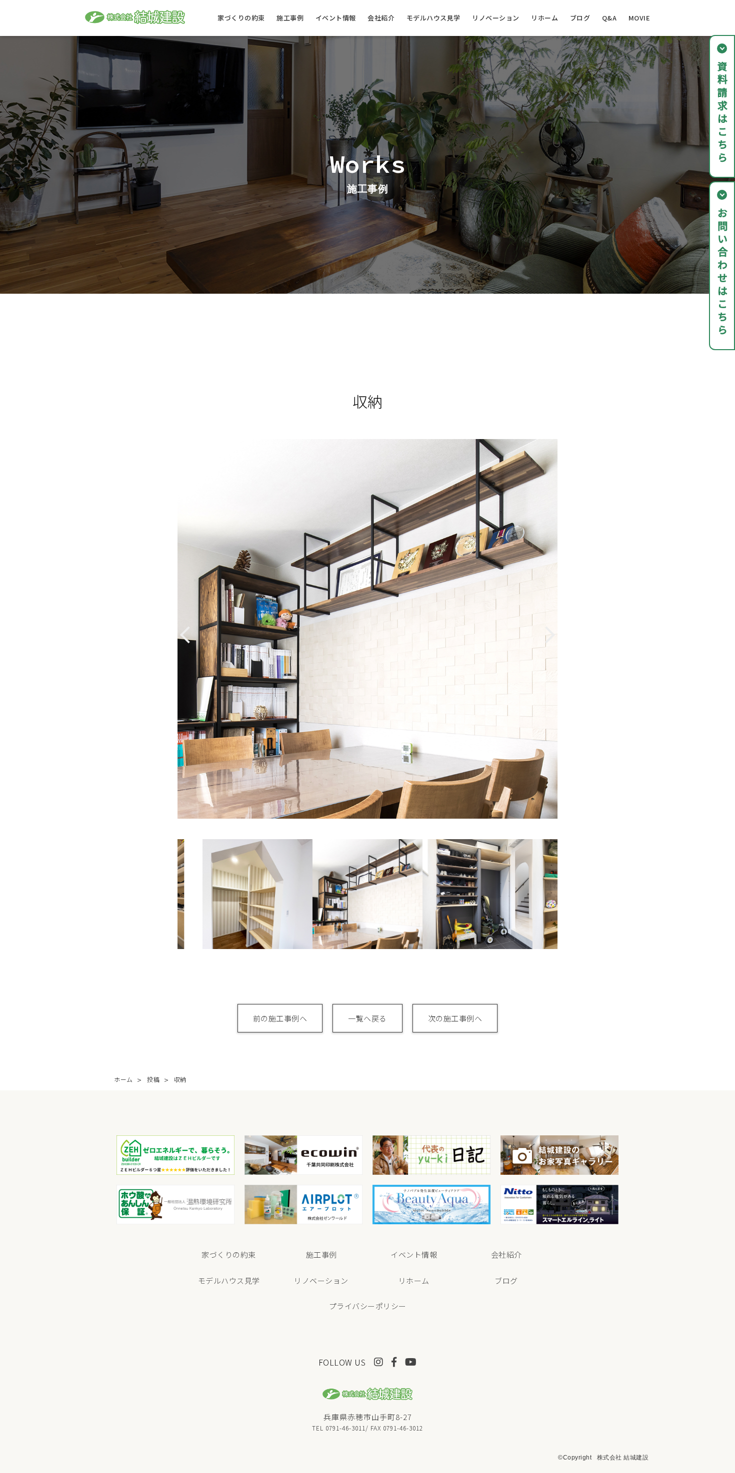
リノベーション (496, 17)
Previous (170, 894)
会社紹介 (381, 17)
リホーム (544, 17)
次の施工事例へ (455, 1018)
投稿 (153, 1079)
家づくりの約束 (241, 17)
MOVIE (639, 17)
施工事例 (290, 17)
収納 (180, 1079)
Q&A (609, 17)
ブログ (580, 17)
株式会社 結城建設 (623, 1457)
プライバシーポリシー (367, 1306)
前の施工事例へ (280, 1018)
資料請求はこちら (722, 113)
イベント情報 (336, 17)
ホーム (123, 1079)
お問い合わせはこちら (722, 272)
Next (565, 894)
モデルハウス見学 (433, 17)
